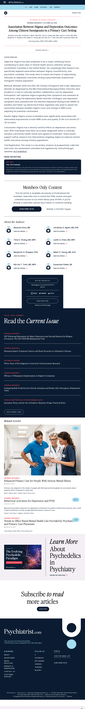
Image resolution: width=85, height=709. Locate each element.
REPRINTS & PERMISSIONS (9, 667)
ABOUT (7, 655)
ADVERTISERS (9, 658)
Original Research (34, 23)
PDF (26, 7)
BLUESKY (38, 670)
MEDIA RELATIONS (8, 662)
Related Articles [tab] (41, 50)
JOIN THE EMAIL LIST (62, 656)
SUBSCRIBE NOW (60, 663)
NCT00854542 (20, 151)
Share (36, 7)
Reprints (57, 7)
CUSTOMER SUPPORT (8, 676)
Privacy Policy (11, 693)
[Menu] (4, 2)
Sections (43, 7)
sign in (37, 285)
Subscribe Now (26, 209)
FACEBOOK (39, 658)
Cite (51, 7)
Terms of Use (21, 693)
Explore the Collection (57, 575)
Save (30, 7)
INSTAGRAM (39, 661)
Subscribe (43, 609)
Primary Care (76, 13)
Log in (68, 209)
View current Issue (13, 412)
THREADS (38, 667)
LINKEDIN (38, 664)
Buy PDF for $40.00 (42, 281)
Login (48, 305)
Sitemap (69, 696)
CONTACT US (9, 671)
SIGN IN (57, 651)
